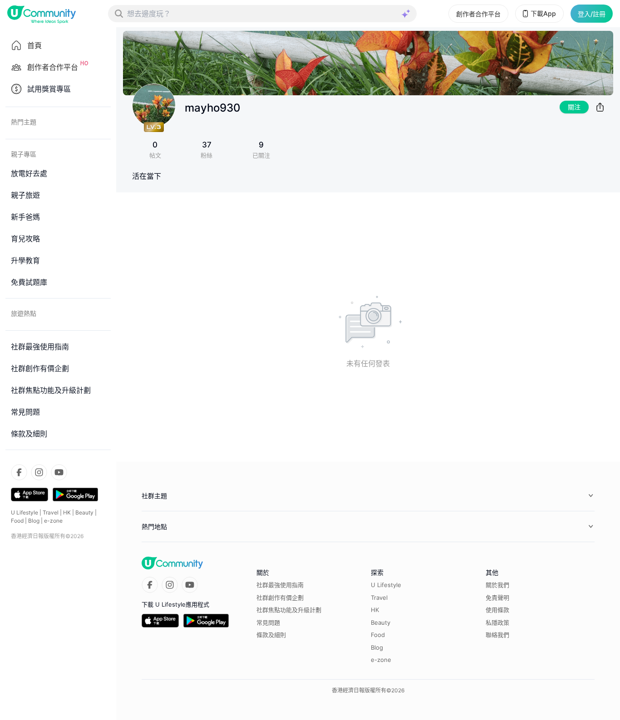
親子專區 (23, 154)
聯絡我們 (497, 634)
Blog (33, 520)
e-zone (53, 520)
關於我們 (497, 584)
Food (17, 520)
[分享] (600, 107)
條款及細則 (271, 634)
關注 (574, 107)
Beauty (84, 512)
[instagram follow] (39, 472)
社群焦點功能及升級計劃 (288, 609)
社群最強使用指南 (280, 584)
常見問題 (268, 622)
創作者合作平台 (478, 14)
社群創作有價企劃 (280, 597)
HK (67, 512)
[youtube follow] (59, 472)
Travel (51, 512)
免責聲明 (497, 597)
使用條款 (497, 609)
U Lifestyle (24, 512)
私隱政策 (497, 622)
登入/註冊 (591, 14)
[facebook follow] (19, 472)
